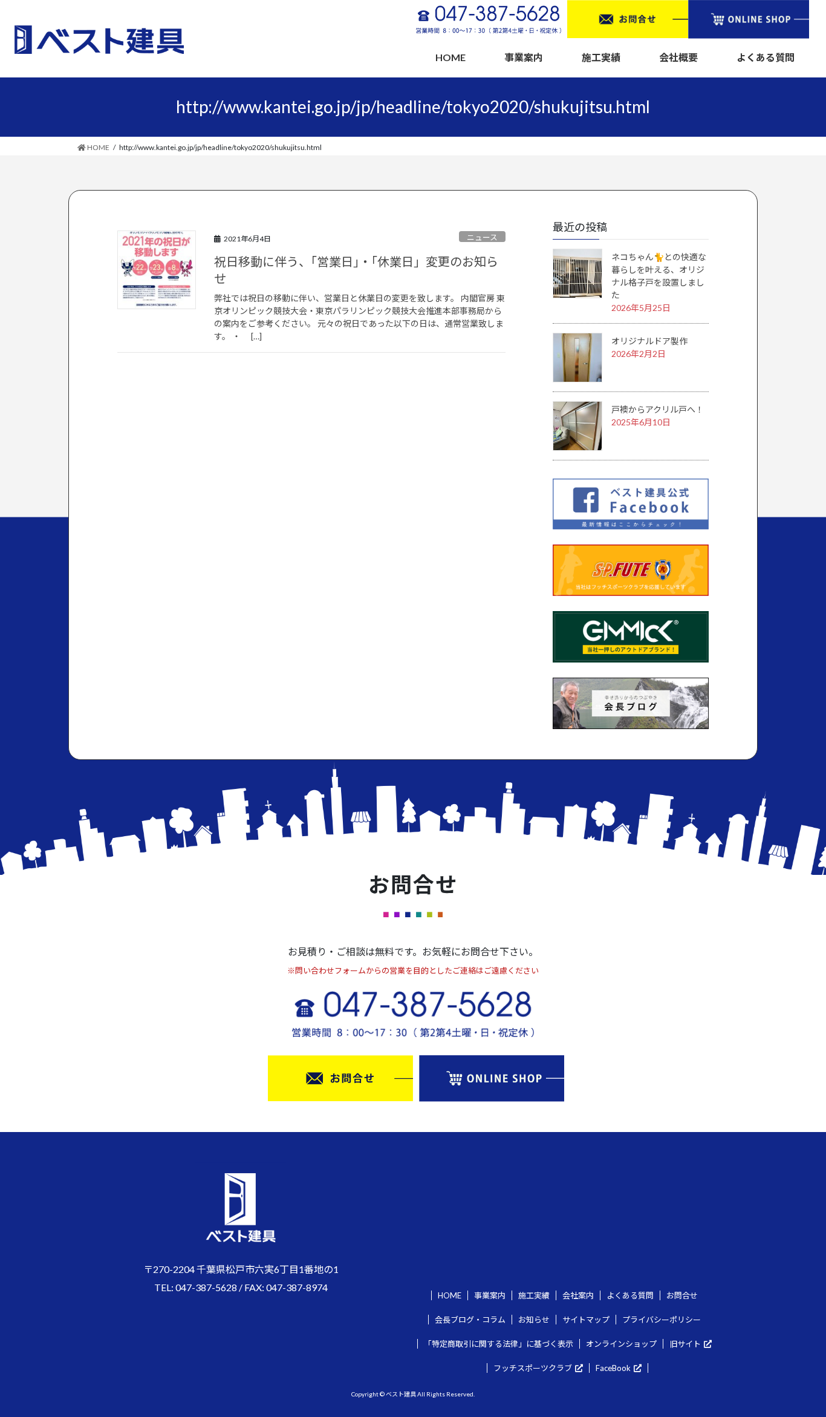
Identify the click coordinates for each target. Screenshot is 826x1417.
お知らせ (534, 1319)
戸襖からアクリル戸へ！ (657, 409)
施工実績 (534, 1295)
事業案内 (490, 1295)
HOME (449, 1295)
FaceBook (613, 1368)
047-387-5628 (206, 1287)
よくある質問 (630, 1295)
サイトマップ (586, 1319)
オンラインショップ (621, 1344)
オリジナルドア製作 (649, 341)
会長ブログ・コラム (470, 1319)
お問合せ (682, 1295)
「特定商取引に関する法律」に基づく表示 (498, 1344)
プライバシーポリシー (661, 1319)
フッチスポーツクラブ (532, 1368)
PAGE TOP (795, 1364)
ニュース (482, 237)
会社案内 (578, 1295)
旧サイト (685, 1344)
